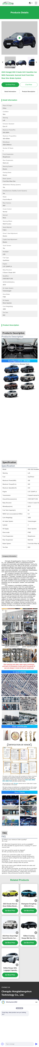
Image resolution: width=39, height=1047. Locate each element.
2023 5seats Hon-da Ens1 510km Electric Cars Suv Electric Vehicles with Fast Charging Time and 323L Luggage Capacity (10, 905)
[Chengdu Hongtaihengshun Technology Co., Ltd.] (8, 3)
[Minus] (36, 1002)
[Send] (36, 1044)
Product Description (28, 91)
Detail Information (10, 91)
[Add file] (2, 1044)
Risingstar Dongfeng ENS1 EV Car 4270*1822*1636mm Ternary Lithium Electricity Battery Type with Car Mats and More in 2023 (28, 905)
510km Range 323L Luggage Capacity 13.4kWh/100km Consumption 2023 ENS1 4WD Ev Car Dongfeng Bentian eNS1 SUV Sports (10, 969)
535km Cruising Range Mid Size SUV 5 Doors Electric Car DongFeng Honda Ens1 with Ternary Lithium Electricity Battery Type (29, 937)
